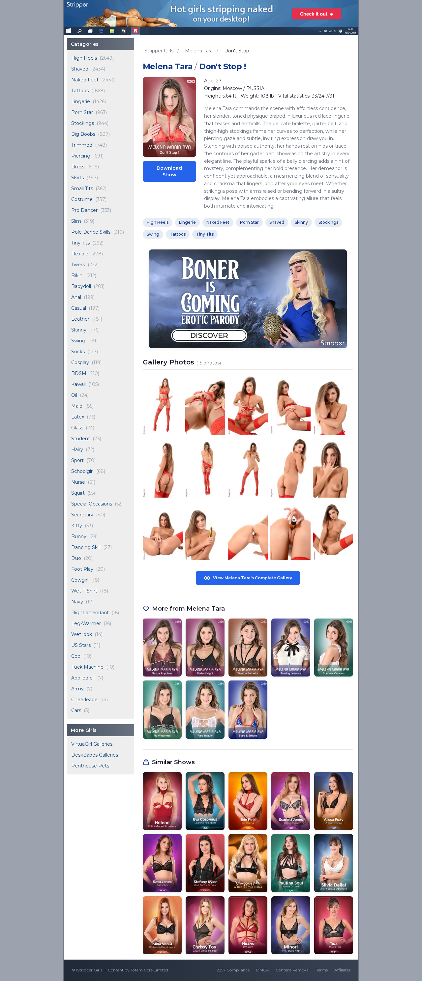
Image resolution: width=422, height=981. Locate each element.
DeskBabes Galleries (94, 755)
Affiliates (342, 969)
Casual (78, 308)
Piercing (80, 156)
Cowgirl (79, 580)
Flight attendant (90, 613)
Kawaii (78, 384)
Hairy (77, 449)
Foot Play (82, 569)
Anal (76, 297)
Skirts (77, 178)
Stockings (82, 123)
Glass (77, 428)
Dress (77, 167)
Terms (322, 969)
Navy (77, 602)
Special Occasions (91, 504)
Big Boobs (83, 134)
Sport (77, 460)
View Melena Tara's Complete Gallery (252, 577)
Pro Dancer (84, 210)
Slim (76, 221)
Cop (75, 656)
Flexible (79, 254)
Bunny (78, 536)
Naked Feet (85, 80)
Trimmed (81, 145)
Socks (78, 352)
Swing (78, 341)
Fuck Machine (87, 667)
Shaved (79, 69)
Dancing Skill (86, 547)
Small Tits (82, 188)
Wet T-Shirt (84, 591)
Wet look (81, 634)
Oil (74, 395)
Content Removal (293, 969)
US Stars (81, 645)
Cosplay (80, 362)
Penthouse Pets (90, 766)
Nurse (78, 482)
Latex (77, 417)
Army (77, 689)
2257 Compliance (233, 969)
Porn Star (82, 112)
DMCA (262, 969)
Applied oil (83, 678)
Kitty (76, 526)
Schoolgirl (82, 471)
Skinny (78, 330)
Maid (76, 406)
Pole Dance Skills (90, 232)
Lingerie (80, 101)
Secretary (82, 515)
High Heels (84, 58)
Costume (82, 199)
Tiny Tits (80, 243)
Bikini (77, 275)
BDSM (78, 373)
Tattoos (80, 91)
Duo (76, 558)
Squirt (78, 493)
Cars (76, 710)
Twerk (78, 265)
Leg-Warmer (86, 623)
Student (80, 439)
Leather (80, 319)
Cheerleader (85, 700)
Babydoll (81, 286)
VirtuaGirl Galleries (91, 744)
